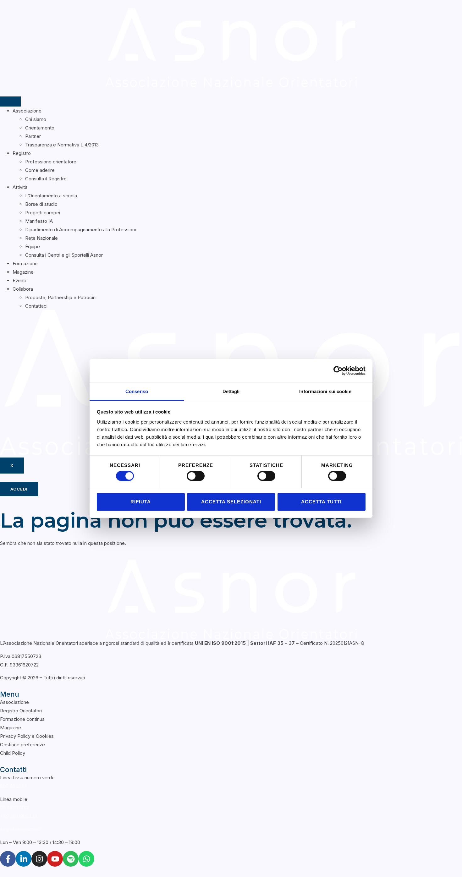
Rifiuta (140, 501)
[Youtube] (55, 859)
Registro (22, 153)
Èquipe (32, 246)
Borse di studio (41, 204)
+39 (18, 816)
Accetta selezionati (231, 501)
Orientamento (39, 128)
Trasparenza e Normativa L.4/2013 (62, 145)
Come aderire (40, 170)
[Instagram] (39, 859)
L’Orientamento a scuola (51, 196)
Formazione (25, 263)
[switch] (196, 476)
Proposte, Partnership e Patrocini (60, 297)
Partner (33, 136)
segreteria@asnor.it (21, 829)
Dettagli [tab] (231, 391)
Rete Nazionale (41, 238)
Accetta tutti (321, 501)
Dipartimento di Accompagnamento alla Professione (81, 230)
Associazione (27, 111)
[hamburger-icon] (10, 101)
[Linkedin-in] (23, 859)
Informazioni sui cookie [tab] (325, 391)
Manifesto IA (39, 221)
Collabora (23, 289)
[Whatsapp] (86, 859)
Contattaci (36, 306)
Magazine (23, 272)
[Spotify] (71, 859)
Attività (20, 187)
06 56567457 (14, 808)
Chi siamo (35, 119)
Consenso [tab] (136, 391)
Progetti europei (42, 213)
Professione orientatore (50, 162)
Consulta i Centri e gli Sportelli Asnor (64, 255)
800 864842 (13, 786)
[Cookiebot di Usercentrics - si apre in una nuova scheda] (338, 370)
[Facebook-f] (8, 859)
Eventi (19, 280)
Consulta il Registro (46, 179)
